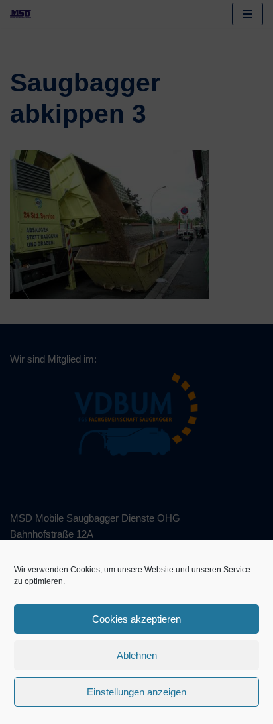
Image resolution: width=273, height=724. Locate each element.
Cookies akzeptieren (136, 619)
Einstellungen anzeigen (136, 691)
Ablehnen (137, 655)
